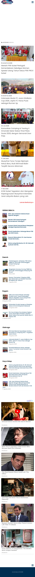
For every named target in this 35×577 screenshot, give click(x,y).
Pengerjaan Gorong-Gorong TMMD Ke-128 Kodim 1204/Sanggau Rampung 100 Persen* (20, 270)
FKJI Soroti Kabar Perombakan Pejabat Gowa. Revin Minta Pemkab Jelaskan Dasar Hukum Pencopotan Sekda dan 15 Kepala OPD (21, 314)
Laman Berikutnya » (27, 202)
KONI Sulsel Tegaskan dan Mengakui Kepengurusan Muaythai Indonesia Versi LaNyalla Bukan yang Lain (17, 193)
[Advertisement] (17, 22)
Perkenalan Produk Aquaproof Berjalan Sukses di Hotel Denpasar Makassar (20, 305)
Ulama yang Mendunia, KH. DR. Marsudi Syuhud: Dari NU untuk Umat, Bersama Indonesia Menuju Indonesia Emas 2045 (20, 366)
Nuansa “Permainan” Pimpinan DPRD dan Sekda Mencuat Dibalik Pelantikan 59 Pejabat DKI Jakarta (20, 279)
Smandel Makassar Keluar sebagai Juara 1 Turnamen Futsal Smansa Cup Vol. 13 (20, 349)
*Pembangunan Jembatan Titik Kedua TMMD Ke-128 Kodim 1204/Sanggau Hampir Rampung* (20, 262)
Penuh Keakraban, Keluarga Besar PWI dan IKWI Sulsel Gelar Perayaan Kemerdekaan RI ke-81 (20, 374)
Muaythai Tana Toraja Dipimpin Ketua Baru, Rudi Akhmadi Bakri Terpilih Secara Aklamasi (14, 163)
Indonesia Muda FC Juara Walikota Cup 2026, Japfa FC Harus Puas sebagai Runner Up (16, 100)
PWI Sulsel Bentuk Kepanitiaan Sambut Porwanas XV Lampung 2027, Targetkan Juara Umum (21, 332)
